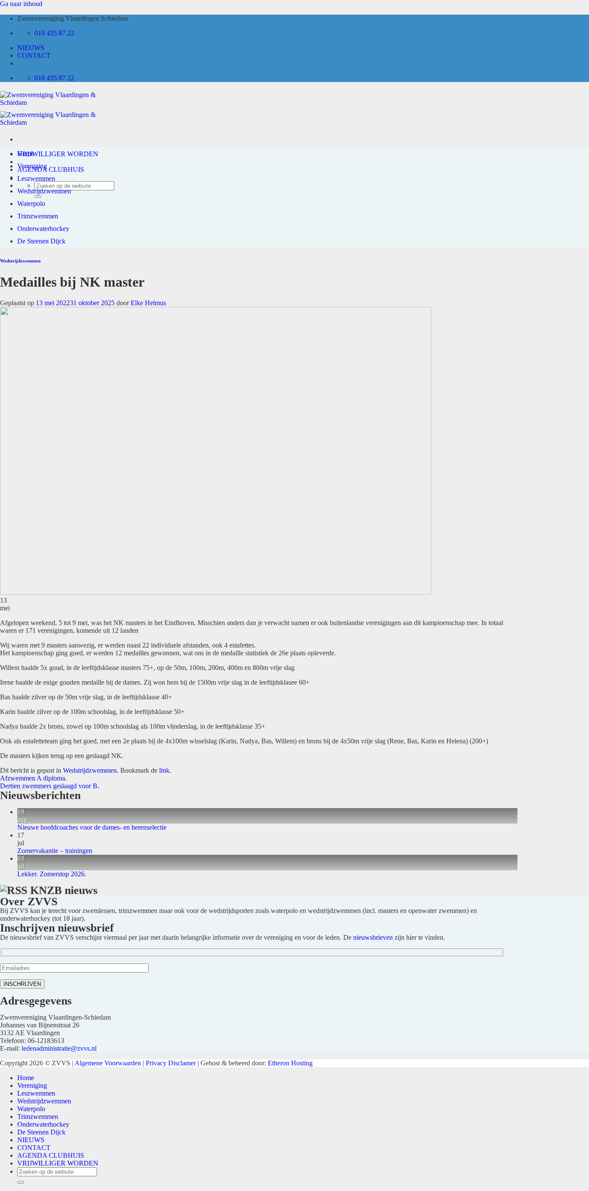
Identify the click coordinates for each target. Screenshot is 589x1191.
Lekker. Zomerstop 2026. (51, 874)
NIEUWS (30, 47)
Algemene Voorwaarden (108, 1063)
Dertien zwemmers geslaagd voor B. (49, 786)
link (164, 770)
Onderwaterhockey (43, 228)
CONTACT (33, 55)
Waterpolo (31, 203)
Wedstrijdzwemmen (44, 191)
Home (25, 153)
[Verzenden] (20, 1182)
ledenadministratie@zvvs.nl (59, 1048)
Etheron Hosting (290, 1063)
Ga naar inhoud (21, 3)
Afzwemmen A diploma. (33, 778)
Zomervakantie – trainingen (54, 850)
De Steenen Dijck (41, 241)
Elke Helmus (148, 302)
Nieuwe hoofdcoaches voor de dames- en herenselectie (91, 827)
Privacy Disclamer (171, 1063)
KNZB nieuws (63, 890)
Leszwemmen (36, 178)
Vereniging (32, 166)
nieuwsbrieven (373, 937)
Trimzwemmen (37, 216)
